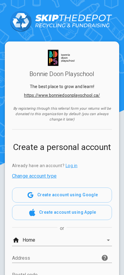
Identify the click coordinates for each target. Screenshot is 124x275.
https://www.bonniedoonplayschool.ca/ (62, 95)
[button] (62, 240)
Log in (72, 165)
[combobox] (62, 257)
